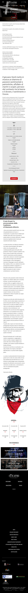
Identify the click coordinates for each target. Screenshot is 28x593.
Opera (14, 122)
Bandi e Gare (14, 537)
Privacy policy (14, 589)
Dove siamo (8, 481)
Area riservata (6, 589)
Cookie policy (21, 589)
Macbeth (5, 430)
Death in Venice (23, 430)
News (14, 529)
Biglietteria (8, 485)
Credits (16, 590)
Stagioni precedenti (14, 532)
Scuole (20, 485)
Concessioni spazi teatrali (14, 549)
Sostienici (20, 481)
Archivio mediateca (14, 534)
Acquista (14, 17)
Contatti (21, 590)
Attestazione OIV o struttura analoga (14, 544)
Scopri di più (18, 454)
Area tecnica (14, 539)
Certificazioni (14, 551)
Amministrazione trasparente (14, 542)
